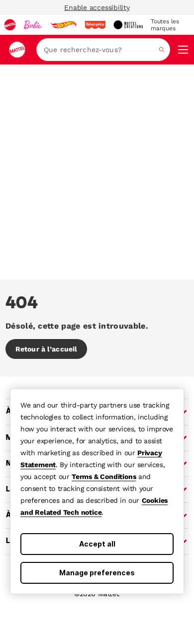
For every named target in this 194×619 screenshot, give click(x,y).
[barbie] (33, 25)
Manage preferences (97, 572)
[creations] (128, 25)
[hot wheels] (63, 25)
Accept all (97, 544)
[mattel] (10, 25)
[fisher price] (95, 25)
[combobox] (103, 49)
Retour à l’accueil (46, 349)
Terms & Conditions (104, 477)
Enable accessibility (97, 7)
